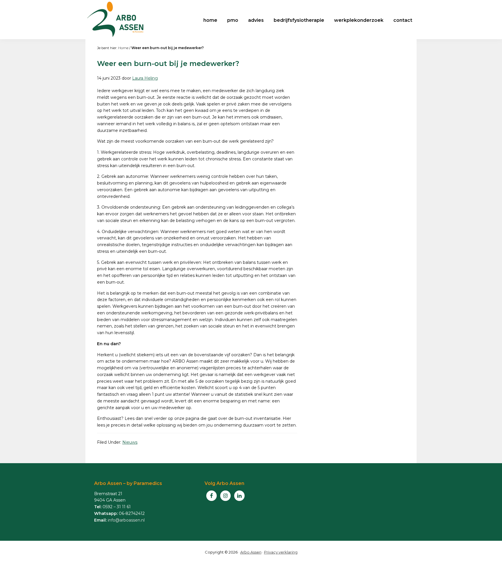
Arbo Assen (250, 552)
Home (123, 48)
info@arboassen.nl (126, 520)
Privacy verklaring (280, 552)
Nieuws (129, 442)
